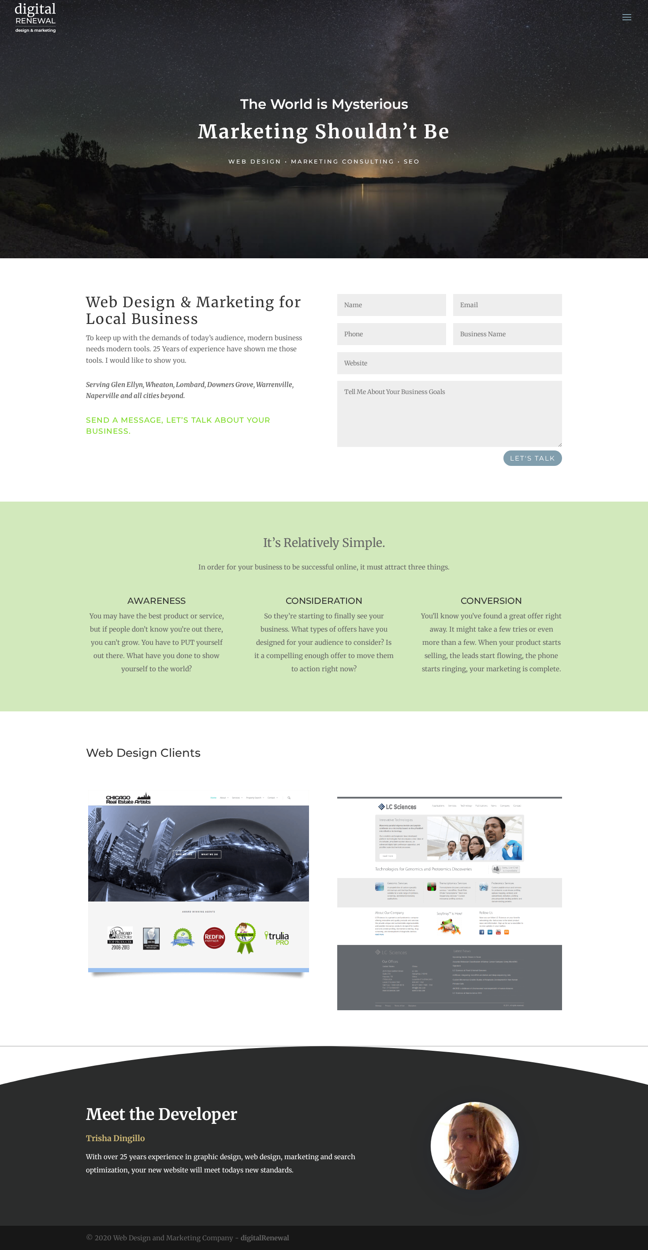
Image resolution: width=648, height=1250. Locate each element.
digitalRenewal (265, 1238)
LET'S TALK (532, 458)
